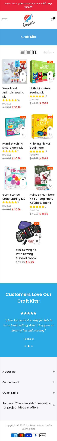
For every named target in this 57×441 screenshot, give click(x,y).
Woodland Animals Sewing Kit (13, 93)
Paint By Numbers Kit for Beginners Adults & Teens (42, 199)
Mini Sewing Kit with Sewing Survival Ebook (26, 254)
